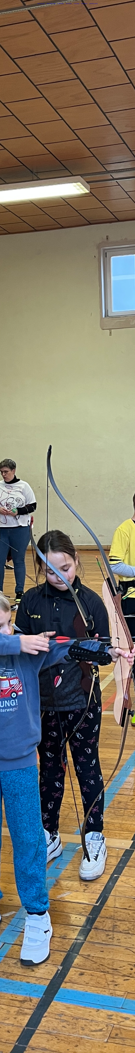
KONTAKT (84, 3)
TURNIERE (60, 3)
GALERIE (76, 3)
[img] (67, 526)
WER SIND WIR (51, 3)
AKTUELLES (41, 3)
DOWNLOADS (93, 3)
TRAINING (69, 3)
